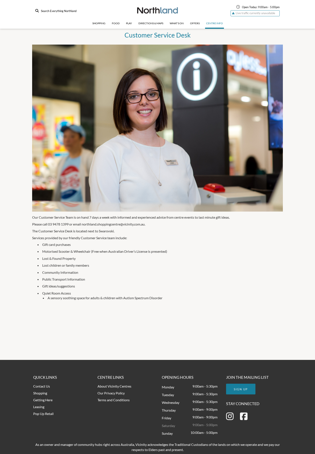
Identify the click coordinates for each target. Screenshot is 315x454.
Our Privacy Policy (111, 393)
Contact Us (41, 386)
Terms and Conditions (114, 400)
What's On (177, 23)
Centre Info (214, 23)
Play (129, 23)
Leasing (38, 407)
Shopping (98, 23)
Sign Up (241, 389)
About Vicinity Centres (114, 386)
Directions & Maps (150, 23)
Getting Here (42, 400)
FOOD (116, 23)
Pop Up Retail (43, 414)
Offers (195, 23)
